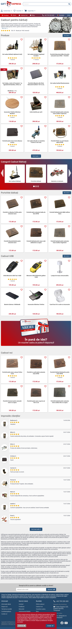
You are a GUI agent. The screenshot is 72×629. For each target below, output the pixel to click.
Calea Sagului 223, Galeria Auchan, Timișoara (60, 608)
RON (68, 15)
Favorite (18, 11)
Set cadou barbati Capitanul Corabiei (36, 55)
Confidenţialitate (6, 611)
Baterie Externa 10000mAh (12, 304)
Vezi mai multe (35, 529)
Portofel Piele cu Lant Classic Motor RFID (60, 141)
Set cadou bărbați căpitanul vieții (12, 54)
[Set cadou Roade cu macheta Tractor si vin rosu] (36, 132)
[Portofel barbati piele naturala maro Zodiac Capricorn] (59, 103)
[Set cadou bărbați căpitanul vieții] (12, 46)
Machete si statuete (57, 181)
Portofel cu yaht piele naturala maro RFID (36, 372)
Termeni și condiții (6, 609)
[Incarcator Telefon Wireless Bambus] (12, 103)
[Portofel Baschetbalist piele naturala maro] (12, 232)
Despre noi (4, 606)
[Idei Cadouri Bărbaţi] (15, 172)
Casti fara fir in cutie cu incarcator (60, 304)
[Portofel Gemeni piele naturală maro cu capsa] (12, 392)
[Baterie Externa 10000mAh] (12, 296)
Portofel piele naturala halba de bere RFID (36, 212)
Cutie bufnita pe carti (36, 112)
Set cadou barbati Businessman (59, 83)
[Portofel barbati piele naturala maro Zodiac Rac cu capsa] (59, 392)
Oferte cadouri (40, 604)
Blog (33, 15)
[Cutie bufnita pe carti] (36, 103)
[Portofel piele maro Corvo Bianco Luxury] (12, 132)
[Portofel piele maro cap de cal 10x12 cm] (36, 392)
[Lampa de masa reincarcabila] (59, 267)
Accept (49, 625)
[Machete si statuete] (57, 172)
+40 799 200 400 (49, 15)
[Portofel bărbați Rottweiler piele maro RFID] (59, 363)
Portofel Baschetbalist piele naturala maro (12, 241)
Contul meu (7, 11)
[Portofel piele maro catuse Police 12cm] (12, 363)
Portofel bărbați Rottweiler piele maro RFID (59, 372)
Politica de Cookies (43, 619)
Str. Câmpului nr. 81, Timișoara (60, 616)
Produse (6, 15)
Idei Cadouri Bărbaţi (15, 181)
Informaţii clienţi (6, 604)
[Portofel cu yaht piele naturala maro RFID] (36, 363)
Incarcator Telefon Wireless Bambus (12, 112)
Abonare (50, 589)
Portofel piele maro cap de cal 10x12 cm (36, 401)
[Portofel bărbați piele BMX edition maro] (59, 203)
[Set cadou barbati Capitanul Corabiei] (36, 46)
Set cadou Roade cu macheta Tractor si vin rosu (36, 141)
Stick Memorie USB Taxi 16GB (12, 275)
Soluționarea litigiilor (25, 611)
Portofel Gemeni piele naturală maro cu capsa (12, 401)
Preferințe (20, 625)
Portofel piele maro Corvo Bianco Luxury (12, 141)
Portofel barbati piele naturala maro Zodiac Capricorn (60, 112)
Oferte (14, 15)
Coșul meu (31, 11)
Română (61, 15)
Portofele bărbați (36, 181)
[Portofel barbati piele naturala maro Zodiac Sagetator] (59, 232)
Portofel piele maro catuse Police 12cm (12, 372)
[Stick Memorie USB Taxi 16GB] (12, 267)
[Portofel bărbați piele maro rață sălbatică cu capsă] (36, 232)
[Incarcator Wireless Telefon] (36, 296)
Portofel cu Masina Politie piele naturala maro (12, 212)
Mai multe (66, 192)
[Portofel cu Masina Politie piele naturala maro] (12, 203)
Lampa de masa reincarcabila (60, 275)
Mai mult (4, 28)
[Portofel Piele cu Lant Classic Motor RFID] (59, 132)
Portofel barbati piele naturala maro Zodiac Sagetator (60, 241)
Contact (21, 604)
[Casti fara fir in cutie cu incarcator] (59, 296)
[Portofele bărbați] (36, 172)
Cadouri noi (24, 15)
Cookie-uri (4, 614)
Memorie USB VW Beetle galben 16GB (36, 276)
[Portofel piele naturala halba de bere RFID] (36, 203)
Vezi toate (66, 35)
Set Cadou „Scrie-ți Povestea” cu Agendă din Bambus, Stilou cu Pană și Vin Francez (12, 83)
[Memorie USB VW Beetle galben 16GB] (36, 267)
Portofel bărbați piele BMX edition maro (60, 212)
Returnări (21, 609)
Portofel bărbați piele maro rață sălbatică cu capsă (36, 241)
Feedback (21, 606)
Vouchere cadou (40, 609)
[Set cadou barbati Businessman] (59, 74)
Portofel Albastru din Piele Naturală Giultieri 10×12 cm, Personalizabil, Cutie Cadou (36, 83)
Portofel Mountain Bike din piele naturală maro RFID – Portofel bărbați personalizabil (59, 55)
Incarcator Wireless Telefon (36, 304)
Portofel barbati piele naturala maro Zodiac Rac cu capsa (60, 401)
